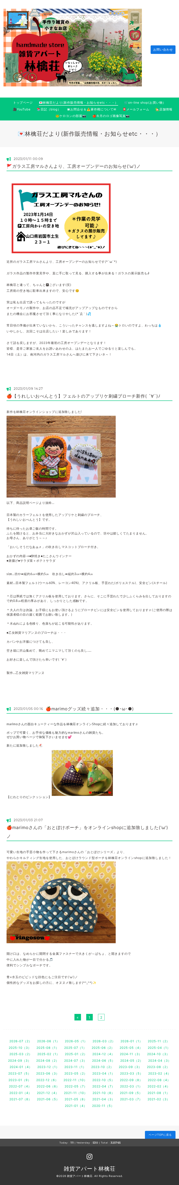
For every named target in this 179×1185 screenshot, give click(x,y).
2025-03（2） (20, 1054)
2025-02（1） (48, 1054)
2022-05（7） (76, 1086)
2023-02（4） (159, 1073)
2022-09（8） (131, 1080)
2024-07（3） (75, 1060)
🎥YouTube (22, 109)
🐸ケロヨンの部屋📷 (70, 116)
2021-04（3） (103, 1099)
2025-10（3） (20, 1047)
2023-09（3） (130, 1067)
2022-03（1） (131, 1086)
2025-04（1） (159, 1047)
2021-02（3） (159, 1099)
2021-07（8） (20, 1099)
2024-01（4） (21, 1067)
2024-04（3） (159, 1060)
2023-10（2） (102, 1067)
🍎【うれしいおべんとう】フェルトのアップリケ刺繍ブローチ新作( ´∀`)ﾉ (83, 396)
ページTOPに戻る (160, 1134)
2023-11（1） (75, 1067)
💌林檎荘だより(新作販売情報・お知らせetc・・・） (78, 102)
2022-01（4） (20, 1093)
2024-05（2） (131, 1060)
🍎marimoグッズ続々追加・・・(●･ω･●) (90, 708)
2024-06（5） (103, 1060)
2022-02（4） (159, 1086)
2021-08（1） (159, 1093)
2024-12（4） (103, 1054)
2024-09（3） (19, 1060)
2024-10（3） (158, 1054)
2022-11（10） (75, 1080)
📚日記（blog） (49, 109)
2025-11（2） (159, 1041)
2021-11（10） (75, 1093)
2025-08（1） (47, 1047)
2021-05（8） (76, 1099)
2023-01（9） (20, 1080)
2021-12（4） (48, 1093)
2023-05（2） (75, 1073)
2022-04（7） (103, 1086)
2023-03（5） (131, 1073)
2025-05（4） (131, 1047)
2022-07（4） (20, 1086)
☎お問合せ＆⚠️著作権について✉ (91, 109)
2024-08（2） (47, 1060)
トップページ (23, 102)
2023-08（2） (158, 1067)
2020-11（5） (103, 1106)
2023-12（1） (48, 1067)
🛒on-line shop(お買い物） (145, 102)
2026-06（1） (48, 1041)
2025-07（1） (75, 1047)
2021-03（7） (131, 1099)
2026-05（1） (76, 1041)
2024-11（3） (131, 1054)
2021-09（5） (131, 1093)
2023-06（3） (47, 1073)
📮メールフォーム (135, 109)
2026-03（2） (104, 1041)
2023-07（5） (19, 1073)
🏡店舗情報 (163, 109)
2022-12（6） (47, 1080)
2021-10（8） (104, 1093)
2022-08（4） (159, 1080)
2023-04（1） (103, 1073)
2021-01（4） (76, 1106)
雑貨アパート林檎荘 (89, 1168)
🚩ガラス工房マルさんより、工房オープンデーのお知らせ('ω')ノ (74, 166)
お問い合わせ (163, 49)
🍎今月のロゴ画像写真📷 (111, 116)
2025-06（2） (103, 1047)
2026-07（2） (20, 1041)
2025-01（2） (76, 1054)
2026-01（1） (131, 1041)
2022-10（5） (103, 1080)
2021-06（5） (48, 1099)
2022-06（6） (48, 1086)
